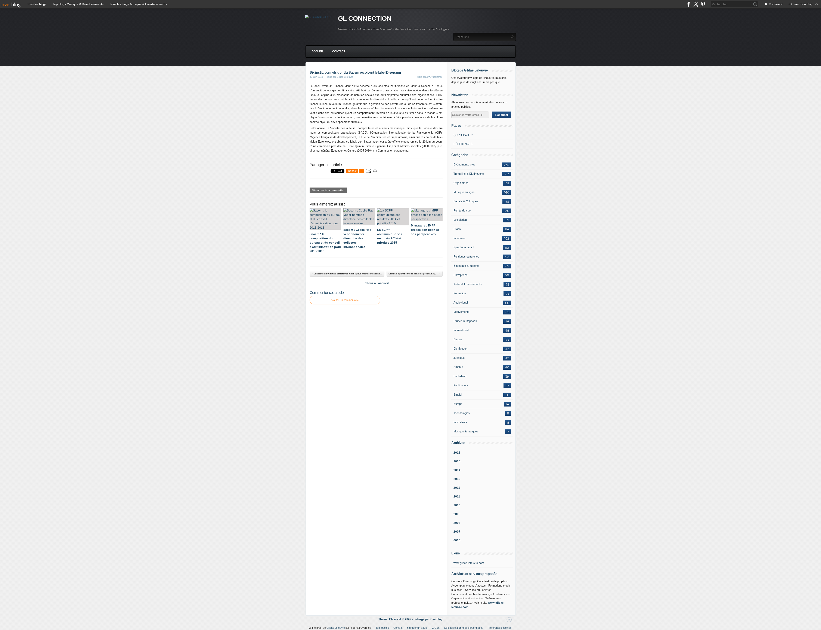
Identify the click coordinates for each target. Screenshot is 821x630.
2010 (456, 505)
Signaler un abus (417, 627)
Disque (457, 339)
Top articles (382, 627)
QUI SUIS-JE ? (463, 135)
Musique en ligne (463, 192)
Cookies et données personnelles (463, 627)
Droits (457, 229)
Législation (460, 219)
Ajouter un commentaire (345, 300)
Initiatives (459, 238)
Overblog (436, 619)
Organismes (460, 183)
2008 (456, 522)
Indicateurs (460, 422)
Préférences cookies (499, 627)
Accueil (318, 51)
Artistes (458, 367)
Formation (459, 293)
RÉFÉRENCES (463, 144)
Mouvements (461, 311)
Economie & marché (466, 265)
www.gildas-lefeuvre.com (468, 562)
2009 (456, 514)
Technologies (461, 413)
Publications (461, 385)
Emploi (457, 394)
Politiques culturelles (466, 256)
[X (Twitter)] (695, 4)
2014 (456, 470)
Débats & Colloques (465, 201)
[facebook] (688, 4)
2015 (456, 461)
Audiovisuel (460, 302)
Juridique (459, 357)
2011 (456, 496)
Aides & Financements (467, 284)
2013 (456, 479)
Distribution (460, 348)
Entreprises (460, 275)
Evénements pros (464, 164)
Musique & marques (465, 431)
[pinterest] (703, 4)
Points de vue (462, 210)
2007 (456, 531)
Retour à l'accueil (376, 283)
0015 (456, 540)
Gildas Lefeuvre (335, 627)
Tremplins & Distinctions (468, 173)
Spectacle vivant (463, 247)
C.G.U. (436, 627)
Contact (338, 51)
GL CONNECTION (364, 18)
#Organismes (435, 77)
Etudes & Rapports (465, 321)
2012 (456, 487)
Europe (457, 403)
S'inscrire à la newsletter (328, 190)
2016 (456, 452)
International (461, 330)
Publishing (459, 376)
